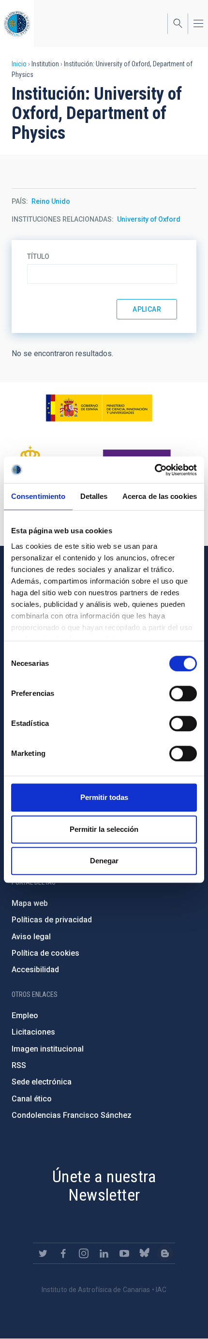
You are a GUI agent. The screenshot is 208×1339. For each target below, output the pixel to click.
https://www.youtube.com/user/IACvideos (124, 1253)
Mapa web (30, 903)
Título (38, 256)
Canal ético (32, 1098)
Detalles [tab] (94, 496)
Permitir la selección (104, 829)
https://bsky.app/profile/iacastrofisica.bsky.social (144, 1253)
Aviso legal (31, 936)
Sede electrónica (42, 1081)
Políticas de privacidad (52, 919)
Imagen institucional (48, 1048)
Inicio (19, 64)
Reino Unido (50, 201)
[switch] (183, 693)
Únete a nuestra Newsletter (104, 1186)
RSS (19, 1065)
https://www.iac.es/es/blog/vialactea (165, 1253)
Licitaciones (33, 1032)
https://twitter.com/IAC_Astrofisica (43, 1253)
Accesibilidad (35, 969)
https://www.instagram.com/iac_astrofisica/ (84, 1253)
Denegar (104, 861)
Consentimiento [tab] (38, 496)
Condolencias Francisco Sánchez (72, 1115)
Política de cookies (45, 953)
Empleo (25, 1015)
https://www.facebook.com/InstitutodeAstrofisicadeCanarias (63, 1253)
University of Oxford (148, 219)
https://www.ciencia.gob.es (99, 408)
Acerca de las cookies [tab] (159, 496)
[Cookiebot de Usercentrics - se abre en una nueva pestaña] (154, 470)
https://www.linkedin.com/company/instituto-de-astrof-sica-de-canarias (104, 1253)
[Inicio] (17, 23)
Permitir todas (104, 797)
